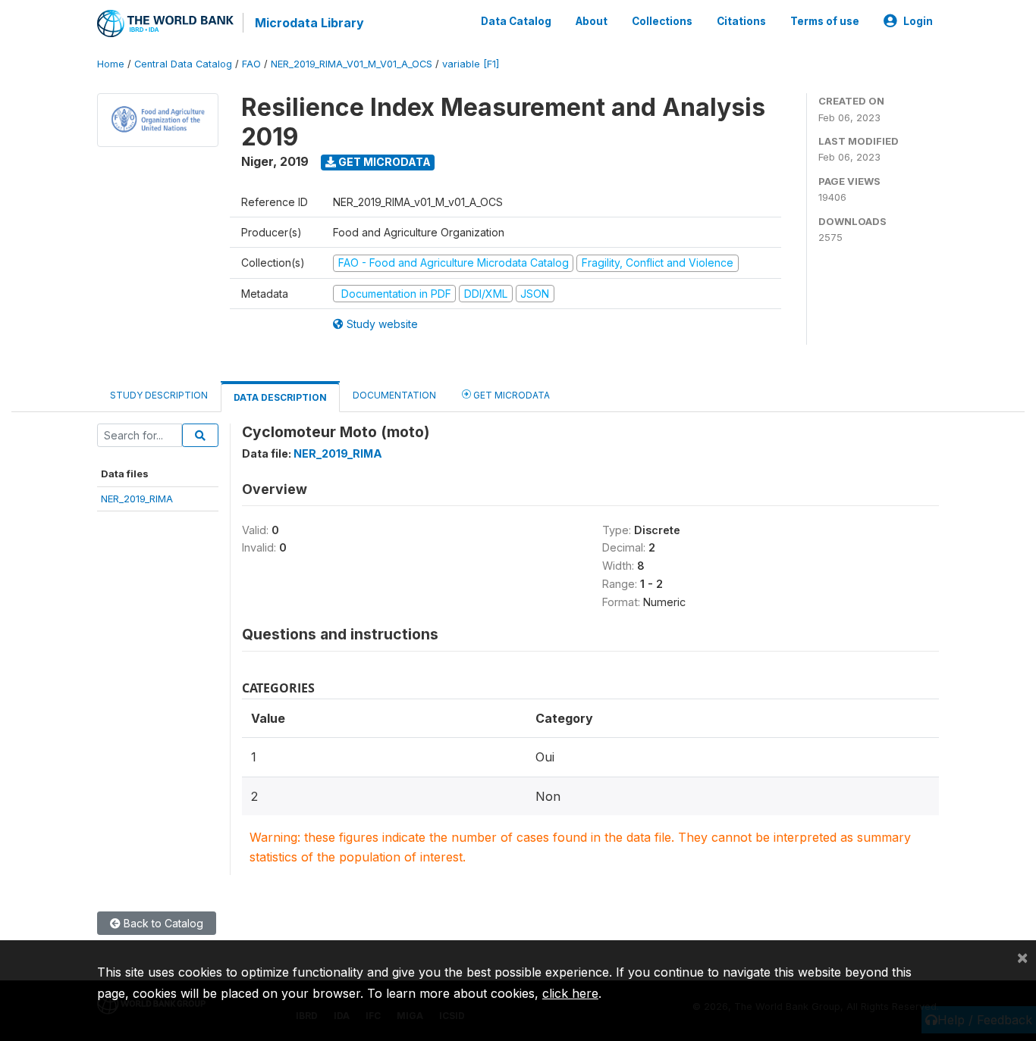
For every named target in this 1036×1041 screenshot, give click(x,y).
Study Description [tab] (159, 395)
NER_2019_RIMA (137, 498)
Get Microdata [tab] (510, 395)
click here (570, 993)
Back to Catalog (162, 923)
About (591, 21)
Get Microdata (383, 161)
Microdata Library (309, 22)
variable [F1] (470, 64)
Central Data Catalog (183, 64)
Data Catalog (516, 21)
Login (918, 21)
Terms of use (824, 21)
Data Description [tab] (280, 397)
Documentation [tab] (394, 395)
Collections (662, 21)
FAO (251, 64)
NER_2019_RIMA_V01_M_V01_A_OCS (351, 64)
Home (110, 64)
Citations (741, 21)
